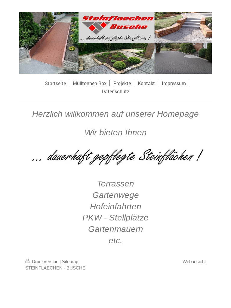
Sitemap (70, 261)
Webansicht (194, 261)
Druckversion (45, 261)
